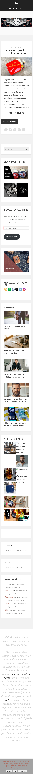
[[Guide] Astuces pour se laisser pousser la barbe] (10, 515)
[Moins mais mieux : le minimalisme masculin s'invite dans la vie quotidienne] (22, 502)
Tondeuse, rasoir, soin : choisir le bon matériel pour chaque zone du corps (14, 376)
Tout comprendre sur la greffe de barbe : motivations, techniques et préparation (15, 400)
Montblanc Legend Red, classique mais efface (16, 51)
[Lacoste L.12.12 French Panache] (10, 488)
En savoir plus (22, 771)
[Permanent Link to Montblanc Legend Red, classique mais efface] (16, 75)
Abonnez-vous (12, 237)
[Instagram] (19, 8)
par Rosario (13, 121)
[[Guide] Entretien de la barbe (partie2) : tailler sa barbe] (22, 461)
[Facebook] (13, 8)
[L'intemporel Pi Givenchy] (10, 475)
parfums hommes (16, 47)
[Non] (31, 766)
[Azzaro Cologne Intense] (22, 515)
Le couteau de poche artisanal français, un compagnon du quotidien (15, 352)
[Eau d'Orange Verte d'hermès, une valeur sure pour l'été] (22, 476)
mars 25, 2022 (6, 121)
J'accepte (9, 771)
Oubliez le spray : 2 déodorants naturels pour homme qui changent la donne (15, 424)
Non (15, 771)
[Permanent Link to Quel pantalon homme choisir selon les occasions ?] (16, 324)
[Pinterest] (16, 8)
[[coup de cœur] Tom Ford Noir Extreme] (22, 448)
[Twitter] (10, 8)
